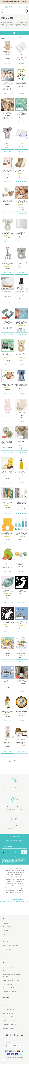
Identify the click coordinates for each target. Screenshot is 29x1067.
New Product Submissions (10, 1024)
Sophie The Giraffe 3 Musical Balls (21, 563)
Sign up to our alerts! (9, 1020)
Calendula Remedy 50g (21, 711)
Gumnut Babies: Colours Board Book (7, 652)
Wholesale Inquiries (9, 1028)
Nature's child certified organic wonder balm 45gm (21, 742)
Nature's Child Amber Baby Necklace (7, 385)
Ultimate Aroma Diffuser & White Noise (8, 293)
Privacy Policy (8, 862)
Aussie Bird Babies (21, 591)
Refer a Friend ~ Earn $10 (10, 945)
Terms (13, 862)
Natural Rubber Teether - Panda (7, 534)
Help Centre (6, 923)
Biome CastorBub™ (21, 142)
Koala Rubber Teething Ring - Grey (21, 262)
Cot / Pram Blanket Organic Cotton (7, 323)
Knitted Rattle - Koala (7, 233)
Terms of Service (8, 953)
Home (3, 37)
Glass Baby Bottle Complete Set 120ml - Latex (21, 503)
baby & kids (9, 37)
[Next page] (19, 760)
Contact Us (6, 930)
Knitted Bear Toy (8, 56)
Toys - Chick (8, 563)
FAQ (4, 934)
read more (13, 27)
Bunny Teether (7, 414)
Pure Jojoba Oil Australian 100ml (21, 473)
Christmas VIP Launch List (10, 991)
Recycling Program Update (11, 980)
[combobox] (4, 852)
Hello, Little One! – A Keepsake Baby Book (21, 234)
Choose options (8, 93)
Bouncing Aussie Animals (8, 622)
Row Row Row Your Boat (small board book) (21, 652)
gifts (15, 37)
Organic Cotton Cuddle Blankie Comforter (7, 84)
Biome (11, 1057)
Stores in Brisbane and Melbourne (13, 1002)
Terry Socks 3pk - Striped (21, 171)
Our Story (6, 1005)
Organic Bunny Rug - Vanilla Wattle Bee (21, 56)
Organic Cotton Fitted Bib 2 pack (21, 414)
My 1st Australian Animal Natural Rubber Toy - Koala (21, 385)
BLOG (5, 971)
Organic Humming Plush (8, 113)
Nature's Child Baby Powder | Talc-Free (7, 741)
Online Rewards (7, 941)
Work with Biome (8, 1013)
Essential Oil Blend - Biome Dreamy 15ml (21, 293)
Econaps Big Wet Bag (7, 591)
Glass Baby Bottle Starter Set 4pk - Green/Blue (21, 534)
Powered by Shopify (18, 1057)
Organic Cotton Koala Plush (7, 142)
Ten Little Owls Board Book (7, 682)
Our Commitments (8, 1009)
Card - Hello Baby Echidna (7, 172)
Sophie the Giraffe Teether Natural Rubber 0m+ (7, 263)
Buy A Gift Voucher (8, 927)
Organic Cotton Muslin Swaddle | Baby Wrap (21, 323)
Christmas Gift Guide (9, 967)
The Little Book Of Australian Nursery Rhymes (21, 114)
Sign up (24, 852)
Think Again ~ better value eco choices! (12, 975)
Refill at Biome (7, 984)
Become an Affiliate (9, 1017)
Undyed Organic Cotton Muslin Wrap (21, 202)
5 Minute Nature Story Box (7, 503)
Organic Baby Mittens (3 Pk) (7, 202)
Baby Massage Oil (21, 681)
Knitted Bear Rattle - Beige (21, 355)
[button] (2, 7)
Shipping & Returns (8, 938)
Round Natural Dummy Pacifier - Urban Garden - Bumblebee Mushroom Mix (7, 443)
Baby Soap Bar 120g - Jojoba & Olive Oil (7, 473)
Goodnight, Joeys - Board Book (21, 623)
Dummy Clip (21, 441)
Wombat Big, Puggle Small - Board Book (8, 355)
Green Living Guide (8, 988)
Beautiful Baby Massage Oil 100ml (7, 712)
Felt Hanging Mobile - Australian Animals (21, 84)
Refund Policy (7, 956)
